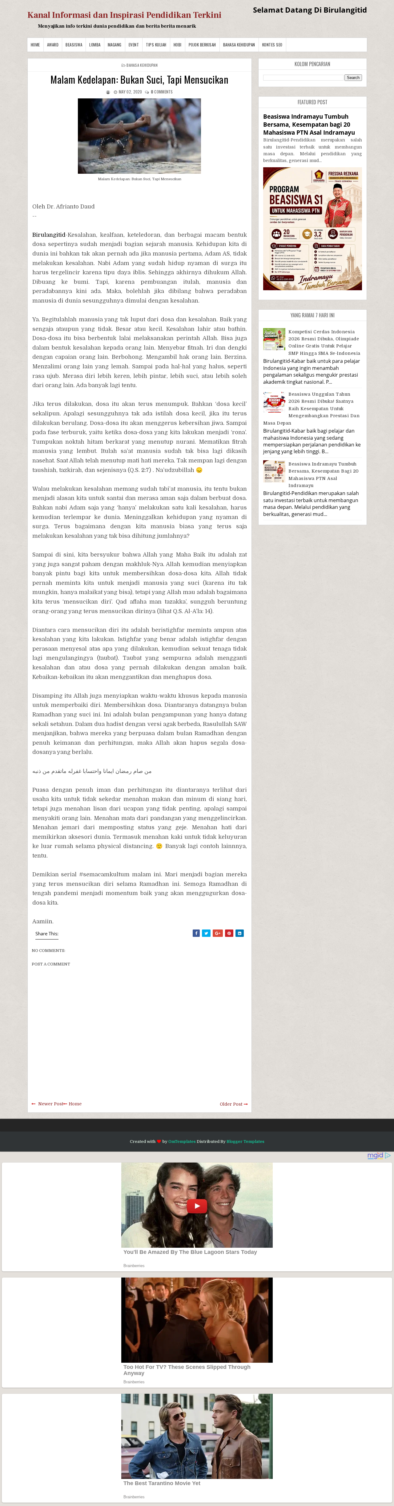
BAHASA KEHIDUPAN (239, 45)
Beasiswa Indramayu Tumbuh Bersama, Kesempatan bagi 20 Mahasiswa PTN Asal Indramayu (309, 124)
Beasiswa (74, 45)
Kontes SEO (272, 45)
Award (53, 45)
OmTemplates (182, 1141)
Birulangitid (49, 235)
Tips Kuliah (156, 45)
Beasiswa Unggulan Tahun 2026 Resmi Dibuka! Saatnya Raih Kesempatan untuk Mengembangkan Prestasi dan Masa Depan (311, 409)
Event (134, 45)
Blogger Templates (245, 1141)
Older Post (231, 1104)
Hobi (178, 45)
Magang (115, 45)
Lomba (95, 45)
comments (162, 92)
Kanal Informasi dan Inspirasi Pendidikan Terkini (124, 15)
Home (35, 45)
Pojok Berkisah (202, 45)
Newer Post (50, 1103)
